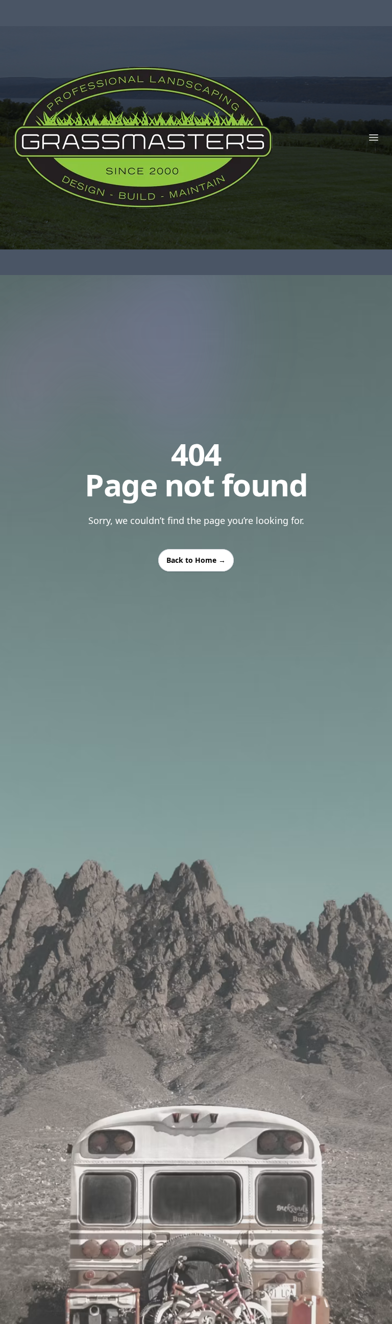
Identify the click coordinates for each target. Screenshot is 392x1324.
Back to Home (196, 560)
